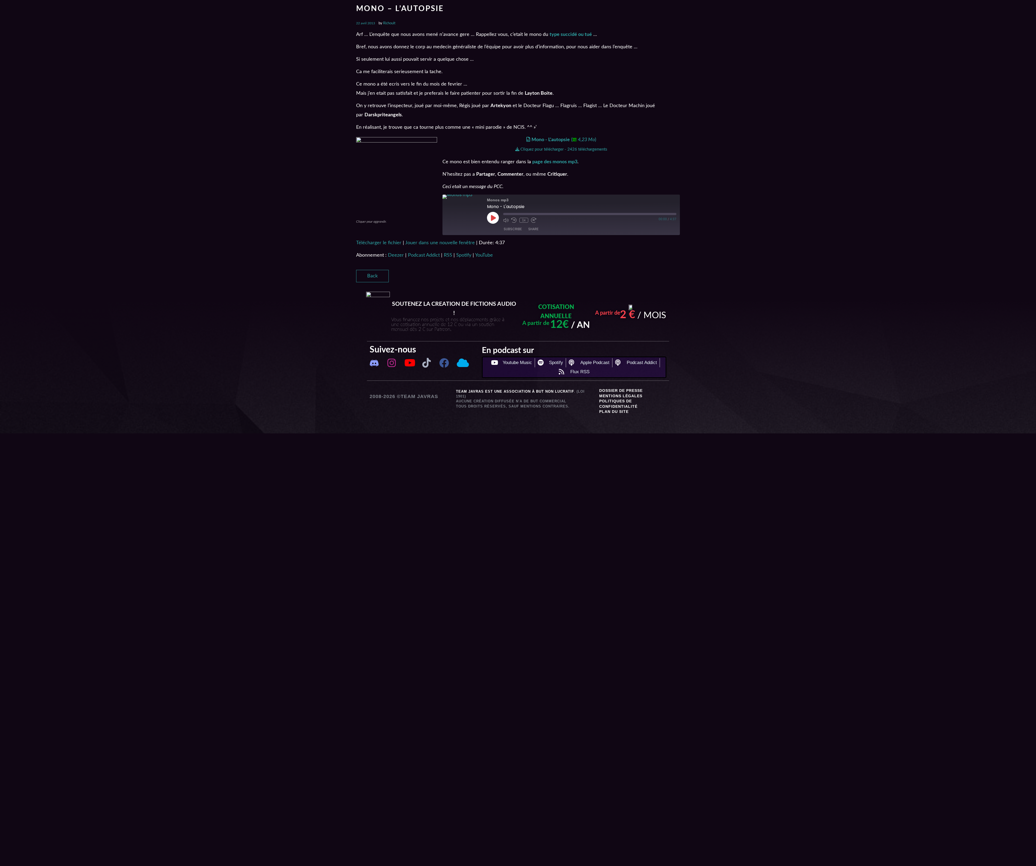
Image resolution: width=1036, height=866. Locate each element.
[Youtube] (409, 363)
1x (524, 220)
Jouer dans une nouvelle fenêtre (440, 242)
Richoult (389, 23)
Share (533, 229)
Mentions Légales (620, 396)
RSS (448, 255)
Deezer (396, 255)
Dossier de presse (621, 390)
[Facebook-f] (444, 363)
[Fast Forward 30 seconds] (533, 220)
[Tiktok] (426, 363)
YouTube (484, 255)
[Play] (493, 218)
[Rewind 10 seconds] (514, 220)
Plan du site (614, 411)
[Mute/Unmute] (506, 220)
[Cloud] (462, 363)
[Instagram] (391, 363)
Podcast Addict (424, 255)
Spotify (463, 255)
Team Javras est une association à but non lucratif (515, 391)
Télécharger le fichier (378, 242)
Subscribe (513, 229)
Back (372, 276)
